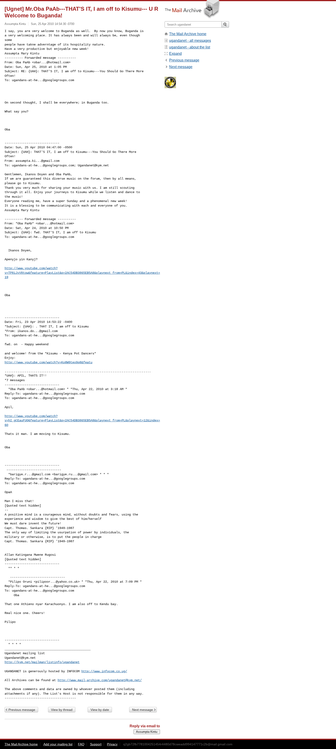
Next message (142, 710)
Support (95, 744)
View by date (100, 710)
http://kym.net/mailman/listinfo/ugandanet (42, 662)
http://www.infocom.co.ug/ (104, 671)
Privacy (112, 744)
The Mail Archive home (187, 34)
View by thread (61, 710)
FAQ (81, 744)
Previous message (21, 710)
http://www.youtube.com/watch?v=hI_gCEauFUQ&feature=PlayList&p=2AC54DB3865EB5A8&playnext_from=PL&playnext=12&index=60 (82, 420)
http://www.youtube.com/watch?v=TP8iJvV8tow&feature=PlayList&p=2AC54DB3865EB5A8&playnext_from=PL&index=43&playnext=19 (82, 272)
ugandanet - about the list (189, 47)
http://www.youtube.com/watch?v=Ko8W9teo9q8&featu (48, 362)
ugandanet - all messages (190, 40)
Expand (175, 54)
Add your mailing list (57, 744)
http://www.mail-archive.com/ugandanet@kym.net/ (100, 680)
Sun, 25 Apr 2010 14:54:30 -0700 (52, 24)
